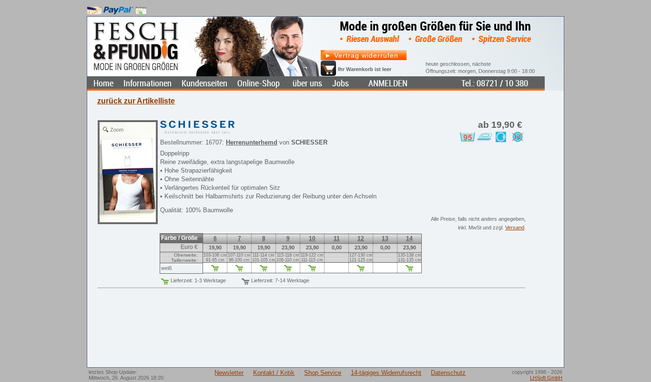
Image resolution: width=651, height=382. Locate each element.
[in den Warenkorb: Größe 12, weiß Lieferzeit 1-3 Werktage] (361, 270)
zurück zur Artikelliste (136, 101)
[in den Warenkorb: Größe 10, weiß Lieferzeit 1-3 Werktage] (312, 270)
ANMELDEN (387, 83)
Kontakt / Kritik (274, 372)
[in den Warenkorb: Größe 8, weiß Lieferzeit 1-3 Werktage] (263, 270)
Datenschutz (448, 372)
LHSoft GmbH (546, 378)
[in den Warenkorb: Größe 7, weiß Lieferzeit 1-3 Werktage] (239, 270)
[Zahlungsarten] (117, 8)
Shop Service (322, 372)
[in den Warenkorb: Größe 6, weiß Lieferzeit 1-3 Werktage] (215, 270)
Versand (514, 227)
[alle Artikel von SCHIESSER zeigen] (197, 125)
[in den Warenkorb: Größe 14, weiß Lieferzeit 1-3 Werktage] (409, 270)
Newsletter (229, 372)
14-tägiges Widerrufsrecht (386, 372)
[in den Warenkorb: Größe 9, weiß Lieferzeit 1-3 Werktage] (288, 270)
